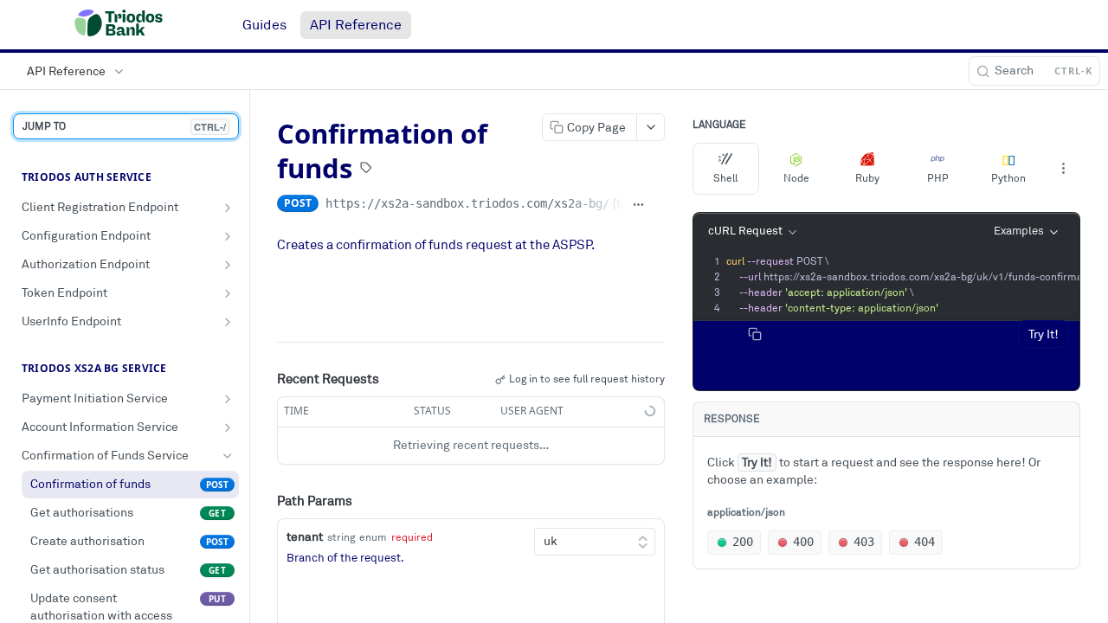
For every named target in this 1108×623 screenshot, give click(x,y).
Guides (264, 25)
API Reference (356, 25)
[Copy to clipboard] (658, 205)
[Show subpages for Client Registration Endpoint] (228, 208)
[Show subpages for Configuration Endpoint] (228, 236)
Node (796, 178)
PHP (938, 178)
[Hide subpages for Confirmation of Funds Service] (228, 456)
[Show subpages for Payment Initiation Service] (228, 399)
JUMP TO (124, 126)
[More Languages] (1063, 169)
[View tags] (366, 169)
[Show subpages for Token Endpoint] (228, 293)
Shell (725, 178)
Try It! (1043, 334)
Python (1008, 178)
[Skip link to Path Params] (265, 502)
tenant (305, 537)
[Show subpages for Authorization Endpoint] (228, 265)
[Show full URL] (638, 205)
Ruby (867, 178)
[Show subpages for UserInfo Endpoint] (228, 322)
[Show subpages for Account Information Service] (228, 427)
